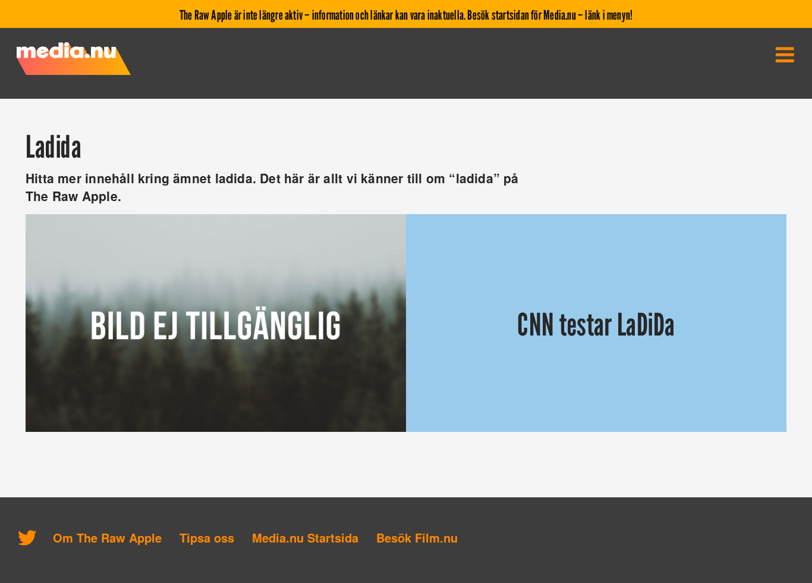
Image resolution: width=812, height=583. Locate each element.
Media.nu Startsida (305, 537)
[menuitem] (784, 54)
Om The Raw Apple (107, 537)
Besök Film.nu (417, 537)
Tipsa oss (207, 537)
